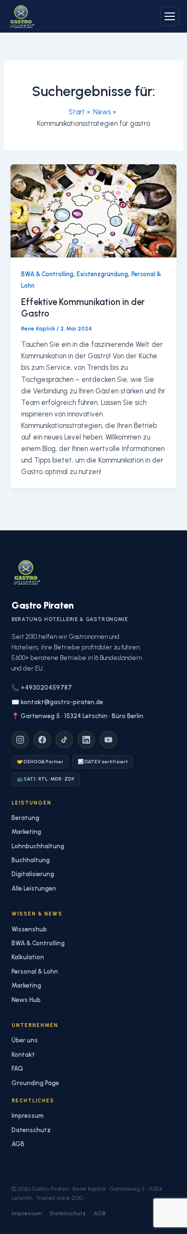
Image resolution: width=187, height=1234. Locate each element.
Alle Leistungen (34, 888)
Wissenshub (29, 929)
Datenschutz (31, 1130)
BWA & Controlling (47, 274)
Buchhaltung (31, 860)
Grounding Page (35, 1083)
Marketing (26, 831)
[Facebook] (42, 739)
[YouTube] (108, 739)
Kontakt (23, 1054)
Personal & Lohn (35, 971)
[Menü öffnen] (169, 16)
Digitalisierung (33, 874)
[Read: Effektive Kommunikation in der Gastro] (93, 210)
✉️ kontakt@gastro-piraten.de (57, 702)
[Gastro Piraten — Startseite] (21, 16)
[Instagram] (20, 739)
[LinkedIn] (86, 739)
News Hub (26, 999)
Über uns (25, 1040)
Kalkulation (28, 957)
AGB (18, 1144)
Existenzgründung (102, 274)
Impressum (28, 1115)
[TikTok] (64, 739)
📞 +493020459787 (42, 687)
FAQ (17, 1068)
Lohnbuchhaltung (38, 846)
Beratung (25, 817)
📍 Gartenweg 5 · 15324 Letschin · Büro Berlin (77, 716)
